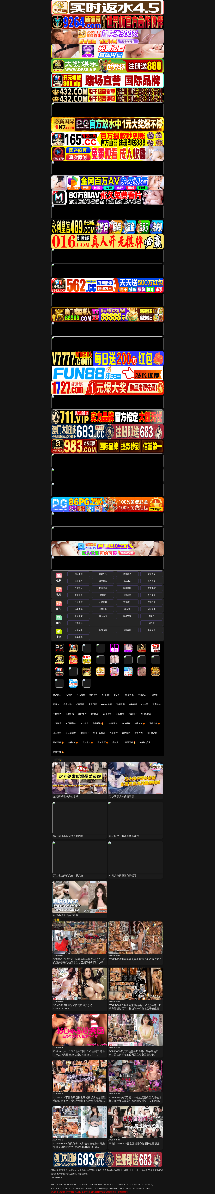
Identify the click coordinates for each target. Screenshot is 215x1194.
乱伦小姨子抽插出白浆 (65, 915)
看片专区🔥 (102, 742)
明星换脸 (103, 609)
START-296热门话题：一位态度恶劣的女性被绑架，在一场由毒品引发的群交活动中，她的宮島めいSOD (135, 1100)
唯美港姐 (127, 588)
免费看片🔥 (98, 723)
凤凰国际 (93, 704)
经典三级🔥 (58, 742)
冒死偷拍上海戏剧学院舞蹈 (124, 836)
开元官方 (57, 732)
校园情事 (103, 630)
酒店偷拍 (156, 704)
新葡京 (56, 704)
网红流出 (127, 595)
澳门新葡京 (146, 713)
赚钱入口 (116, 742)
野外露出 (151, 595)
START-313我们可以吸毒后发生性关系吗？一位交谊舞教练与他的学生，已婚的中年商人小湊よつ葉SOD (79, 962)
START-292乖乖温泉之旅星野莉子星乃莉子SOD (135, 959)
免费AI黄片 (145, 742)
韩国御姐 (103, 588)
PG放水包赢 (106, 704)
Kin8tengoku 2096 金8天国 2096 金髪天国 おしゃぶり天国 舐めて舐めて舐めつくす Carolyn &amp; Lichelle (79, 1054)
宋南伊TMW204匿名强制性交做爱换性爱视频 (134, 1143)
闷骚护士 (151, 609)
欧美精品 (127, 574)
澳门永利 (106, 694)
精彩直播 (133, 704)
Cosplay (127, 581)
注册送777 (143, 694)
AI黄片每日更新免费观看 (123, 875)
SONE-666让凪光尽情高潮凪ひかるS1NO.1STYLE (73, 1007)
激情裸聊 (126, 723)
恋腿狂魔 (151, 602)
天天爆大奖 (71, 732)
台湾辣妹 (78, 588)
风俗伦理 (151, 630)
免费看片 (113, 732)
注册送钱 (129, 694)
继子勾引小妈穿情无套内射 (68, 836)
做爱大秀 (126, 732)
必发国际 (132, 713)
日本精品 (103, 581)
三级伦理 (78, 581)
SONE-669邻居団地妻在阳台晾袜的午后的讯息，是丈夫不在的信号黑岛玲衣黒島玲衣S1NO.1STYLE (133, 1054)
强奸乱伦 (103, 574)
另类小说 (78, 637)
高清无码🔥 (130, 742)
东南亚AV (152, 588)
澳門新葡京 (71, 723)
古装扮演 (78, 602)
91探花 (103, 595)
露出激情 (103, 616)
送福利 (155, 694)
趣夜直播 (107, 713)
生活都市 (78, 630)
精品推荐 (78, 574)
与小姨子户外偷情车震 (121, 796)
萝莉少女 (151, 574)
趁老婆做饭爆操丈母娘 (65, 796)
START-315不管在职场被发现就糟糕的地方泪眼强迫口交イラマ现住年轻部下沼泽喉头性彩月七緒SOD (79, 1100)
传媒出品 (78, 623)
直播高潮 (120, 704)
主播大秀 (57, 713)
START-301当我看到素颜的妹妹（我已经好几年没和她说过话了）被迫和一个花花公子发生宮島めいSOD (135, 1008)
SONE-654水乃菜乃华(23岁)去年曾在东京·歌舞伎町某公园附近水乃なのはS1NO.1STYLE (79, 1145)
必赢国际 (80, 704)
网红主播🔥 (58, 751)
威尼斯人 (57, 694)
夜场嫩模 (120, 713)
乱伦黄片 (82, 713)
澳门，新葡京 (99, 732)
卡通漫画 (78, 616)
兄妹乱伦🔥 (87, 742)
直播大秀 (138, 732)
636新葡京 (113, 723)
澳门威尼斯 (152, 732)
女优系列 (103, 602)
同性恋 (151, 623)
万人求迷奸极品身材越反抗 (68, 875)
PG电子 (117, 694)
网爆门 (151, 616)
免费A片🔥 (73, 742)
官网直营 (93, 694)
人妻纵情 (127, 630)
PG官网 (69, 694)
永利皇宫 (84, 723)
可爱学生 (127, 602)
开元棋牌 (81, 694)
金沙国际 (84, 732)
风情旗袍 (78, 609)
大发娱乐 (57, 723)
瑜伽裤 (127, 609)
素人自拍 (151, 581)
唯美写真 (127, 616)
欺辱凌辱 (78, 595)
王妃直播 (70, 713)
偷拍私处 (95, 713)
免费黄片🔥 (139, 723)
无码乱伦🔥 (154, 723)
